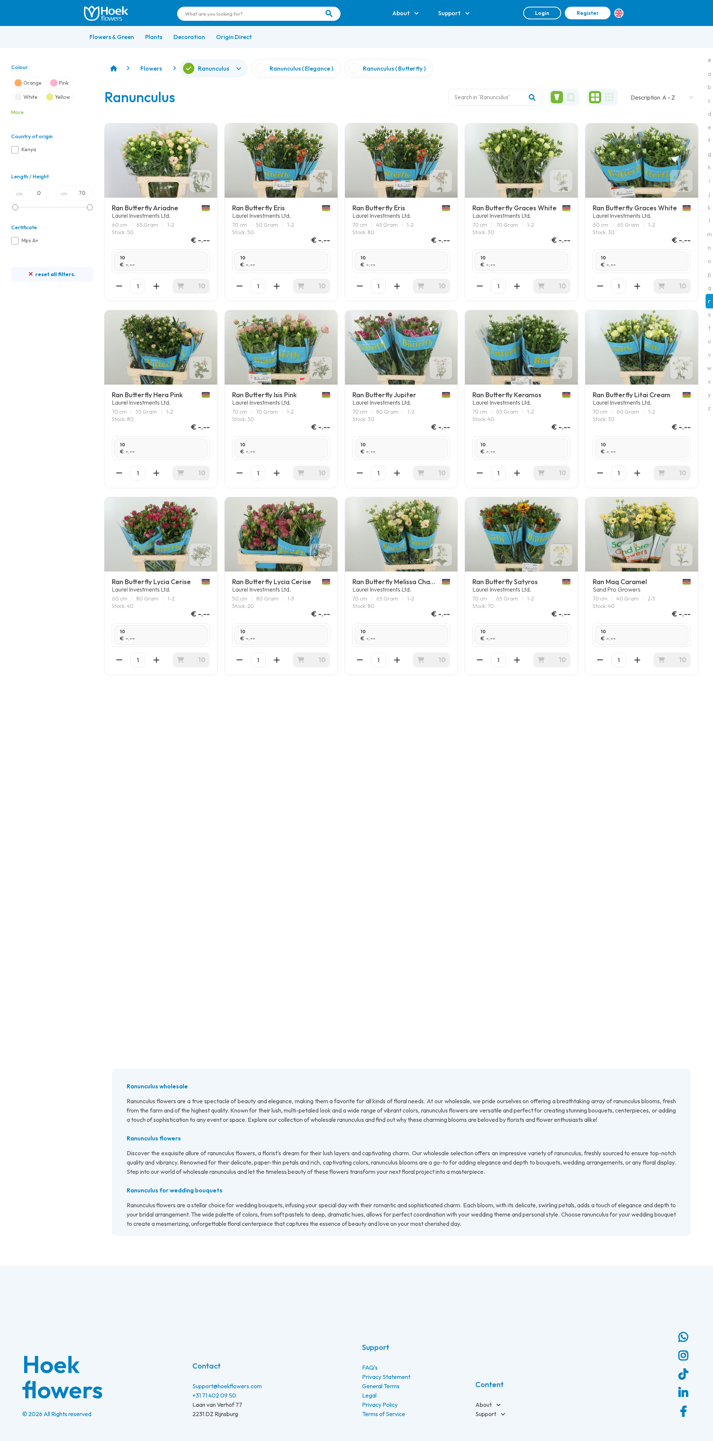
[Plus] (156, 286)
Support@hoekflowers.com (227, 1386)
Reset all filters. (54, 274)
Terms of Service (383, 1414)
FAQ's (370, 1367)
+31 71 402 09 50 (214, 1395)
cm (19, 193)
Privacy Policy (380, 1404)
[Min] (119, 286)
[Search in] (329, 13)
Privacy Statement (386, 1376)
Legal (369, 1395)
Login (542, 13)
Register (588, 13)
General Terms (381, 1386)
